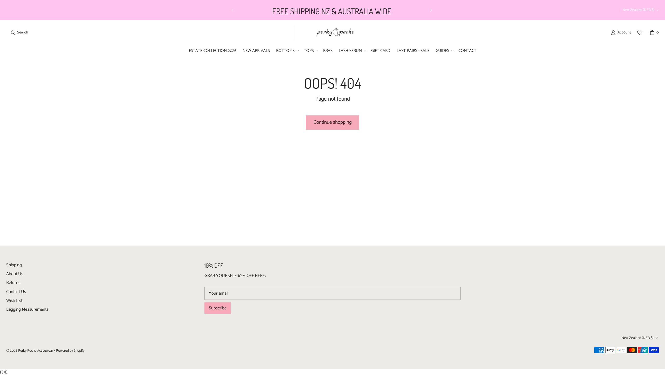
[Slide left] (232, 10)
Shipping (14, 265)
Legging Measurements (27, 309)
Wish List (14, 300)
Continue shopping (333, 122)
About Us (14, 273)
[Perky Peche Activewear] (333, 32)
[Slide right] (431, 10)
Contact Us (16, 291)
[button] (287, 51)
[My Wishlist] (640, 32)
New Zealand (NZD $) (639, 10)
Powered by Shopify (70, 350)
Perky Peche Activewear (35, 350)
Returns (13, 282)
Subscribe (218, 308)
